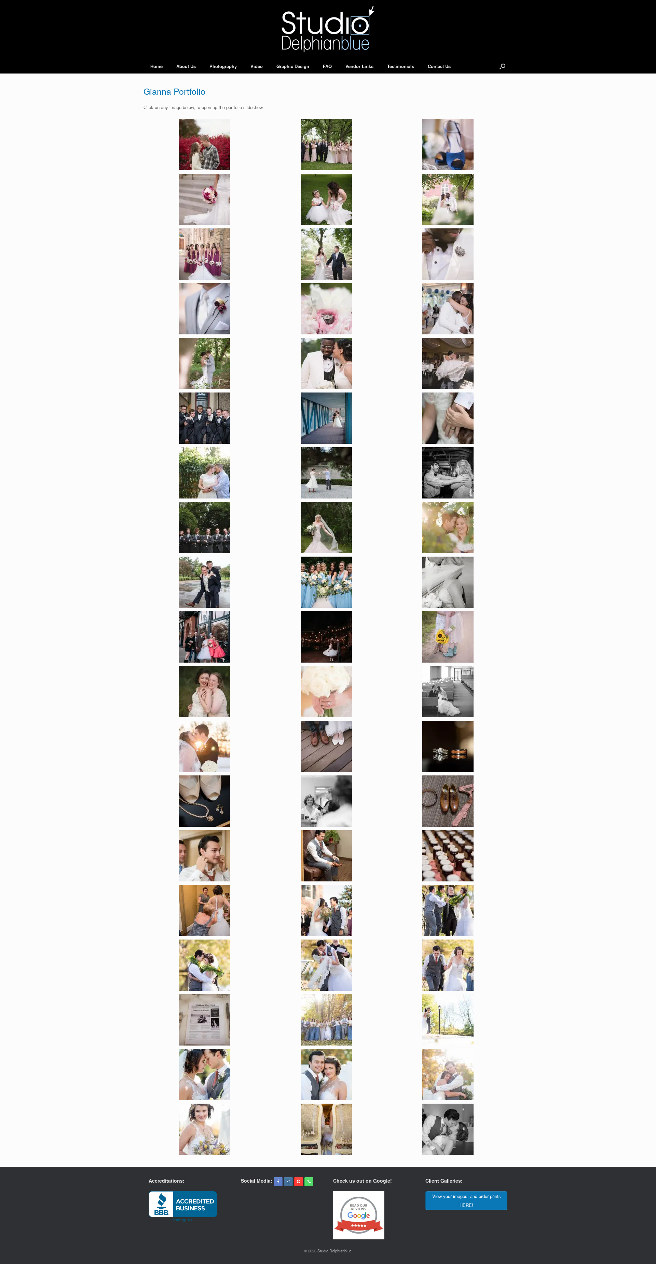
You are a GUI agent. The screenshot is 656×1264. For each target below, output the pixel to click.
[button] (502, 66)
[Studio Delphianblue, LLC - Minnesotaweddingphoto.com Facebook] (278, 1181)
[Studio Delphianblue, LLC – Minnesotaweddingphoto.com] (328, 29)
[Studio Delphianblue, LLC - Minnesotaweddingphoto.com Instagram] (288, 1181)
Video (256, 66)
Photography (223, 66)
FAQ (327, 66)
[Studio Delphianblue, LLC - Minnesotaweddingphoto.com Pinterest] (298, 1181)
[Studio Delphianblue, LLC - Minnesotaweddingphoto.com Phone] (308, 1181)
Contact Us (439, 66)
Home (156, 66)
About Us (186, 66)
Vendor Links (359, 66)
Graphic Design (292, 66)
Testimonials (400, 66)
